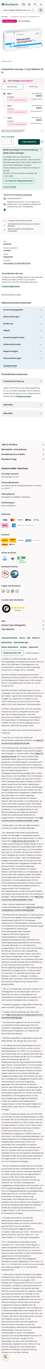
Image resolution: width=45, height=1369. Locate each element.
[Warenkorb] (35, 4)
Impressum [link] (33, 647)
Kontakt (23, 647)
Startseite (4, 17)
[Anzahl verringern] (3, 142)
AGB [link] (28, 638)
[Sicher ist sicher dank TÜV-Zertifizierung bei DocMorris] (4, 558)
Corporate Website (9, 638)
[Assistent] (5, 1357)
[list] (22, 39)
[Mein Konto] (29, 4)
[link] (5, 574)
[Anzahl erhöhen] (11, 142)
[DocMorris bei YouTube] (17, 591)
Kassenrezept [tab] (12, 87)
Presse (22, 638)
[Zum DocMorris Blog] (3, 591)
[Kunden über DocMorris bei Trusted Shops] (14, 608)
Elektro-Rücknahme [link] (9, 647)
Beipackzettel (11, 366)
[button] (19, 181)
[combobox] (19, 10)
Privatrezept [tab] (33, 87)
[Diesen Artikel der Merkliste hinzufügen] (42, 141)
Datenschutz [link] (6, 642)
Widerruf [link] (36, 638)
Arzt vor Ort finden (9, 187)
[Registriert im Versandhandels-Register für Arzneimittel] (21, 559)
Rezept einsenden (23, 396)
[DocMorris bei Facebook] (8, 591)
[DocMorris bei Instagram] (12, 591)
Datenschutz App (21, 642)
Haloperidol (8, 257)
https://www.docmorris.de (23, 841)
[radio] (4, 94)
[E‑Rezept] (23, 4)
